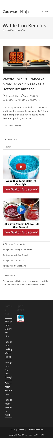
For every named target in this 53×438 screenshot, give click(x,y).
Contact (21, 429)
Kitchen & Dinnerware (29, 99)
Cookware (11, 99)
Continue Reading (15, 126)
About (12, 429)
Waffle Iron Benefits (16, 30)
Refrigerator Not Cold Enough (16, 255)
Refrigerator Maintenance (14, 260)
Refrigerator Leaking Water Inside (17, 249)
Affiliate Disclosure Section (33, 284)
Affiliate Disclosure (35, 429)
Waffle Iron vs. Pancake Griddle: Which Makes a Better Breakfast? (24, 83)
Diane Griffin (12, 96)
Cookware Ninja (16, 11)
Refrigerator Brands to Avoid (15, 265)
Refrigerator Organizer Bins (14, 244)
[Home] (4, 30)
